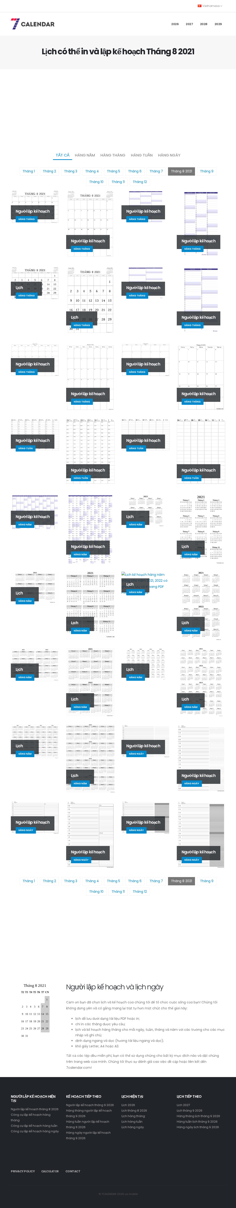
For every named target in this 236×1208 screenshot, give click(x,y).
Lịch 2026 (128, 1105)
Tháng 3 (70, 171)
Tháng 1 (29, 171)
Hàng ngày (169, 155)
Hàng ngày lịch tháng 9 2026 (198, 1127)
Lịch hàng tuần (131, 1122)
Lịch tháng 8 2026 (134, 1110)
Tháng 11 (118, 182)
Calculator (50, 1171)
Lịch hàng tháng (133, 1116)
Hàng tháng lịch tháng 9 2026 (198, 1116)
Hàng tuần (142, 155)
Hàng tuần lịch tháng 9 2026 (197, 1122)
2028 (203, 24)
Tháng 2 (49, 171)
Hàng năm (85, 155)
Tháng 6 (135, 171)
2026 (175, 24)
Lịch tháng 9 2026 (189, 1110)
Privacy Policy (23, 1171)
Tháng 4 (92, 171)
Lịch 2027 (183, 1105)
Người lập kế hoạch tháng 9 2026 (90, 1105)
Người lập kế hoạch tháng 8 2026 (35, 1109)
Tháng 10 (96, 182)
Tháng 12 (140, 182)
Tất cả (62, 155)
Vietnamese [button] (211, 6)
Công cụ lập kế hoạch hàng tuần (34, 1126)
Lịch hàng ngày (132, 1127)
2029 (218, 24)
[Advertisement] (118, 109)
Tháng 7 (156, 171)
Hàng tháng (112, 155)
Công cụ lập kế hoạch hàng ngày (35, 1131)
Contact (72, 1171)
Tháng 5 (113, 171)
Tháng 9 (206, 171)
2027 (189, 24)
